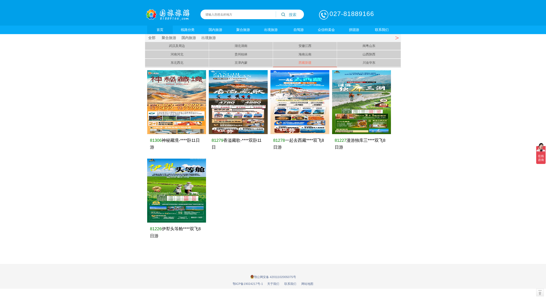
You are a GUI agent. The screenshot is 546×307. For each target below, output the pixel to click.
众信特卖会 (326, 30)
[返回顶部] (540, 292)
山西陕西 (369, 54)
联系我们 (382, 30)
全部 (151, 38)
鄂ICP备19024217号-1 (248, 283)
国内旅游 (215, 30)
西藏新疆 (305, 62)
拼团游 (354, 30)
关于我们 (273, 283)
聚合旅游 (243, 30)
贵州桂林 (241, 54)
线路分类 (188, 30)
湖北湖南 (241, 46)
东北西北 (177, 62)
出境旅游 (271, 30)
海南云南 (305, 54)
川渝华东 (369, 62)
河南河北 (177, 54)
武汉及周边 (177, 46)
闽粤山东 (369, 46)
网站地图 (307, 283)
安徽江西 (305, 46)
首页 (160, 30)
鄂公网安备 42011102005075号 (275, 277)
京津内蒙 (241, 62)
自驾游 (298, 30)
